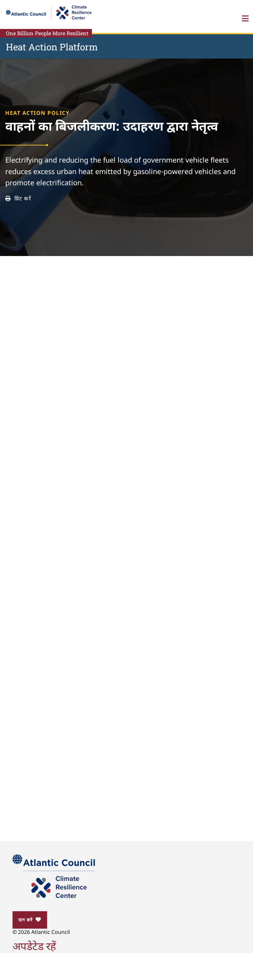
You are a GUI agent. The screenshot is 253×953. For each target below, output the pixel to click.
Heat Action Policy (37, 113)
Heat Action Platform (52, 47)
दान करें (25, 919)
